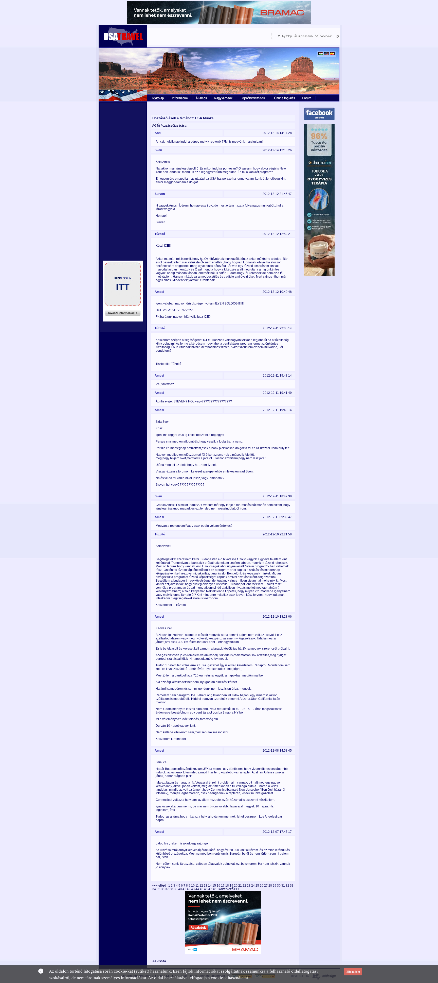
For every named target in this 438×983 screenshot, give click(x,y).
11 (197, 885)
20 (236, 885)
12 (201, 885)
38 (172, 889)
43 (193, 889)
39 (176, 889)
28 (270, 885)
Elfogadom (353, 971)
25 (258, 885)
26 (262, 885)
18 (227, 885)
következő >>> (228, 889)
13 (206, 885)
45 (202, 889)
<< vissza (159, 961)
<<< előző (160, 885)
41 (184, 889)
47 (210, 889)
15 (214, 885)
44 (197, 889)
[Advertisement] (208, 35)
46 (206, 889)
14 (210, 885)
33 (292, 885)
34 (154, 889)
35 (159, 889)
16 (219, 885)
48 (215, 889)
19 (232, 885)
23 (249, 885)
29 (275, 885)
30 (279, 885)
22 (245, 885)
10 (193, 885)
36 (163, 889)
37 (167, 889)
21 (240, 885)
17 (223, 885)
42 (189, 889)
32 (288, 885)
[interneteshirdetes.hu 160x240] (123, 320)
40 (180, 889)
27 (266, 885)
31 (283, 885)
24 (253, 885)
